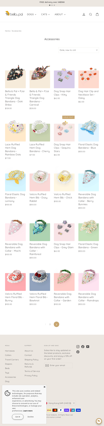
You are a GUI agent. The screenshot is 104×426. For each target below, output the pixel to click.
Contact (28, 355)
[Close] (44, 387)
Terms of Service (32, 371)
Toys (7, 372)
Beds (7, 368)
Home (7, 31)
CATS (44, 14)
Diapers (8, 364)
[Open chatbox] (99, 421)
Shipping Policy (31, 359)
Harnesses (10, 351)
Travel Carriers (12, 359)
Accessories (10, 377)
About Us (29, 351)
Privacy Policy (31, 375)
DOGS (30, 14)
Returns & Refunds (29, 365)
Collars (8, 355)
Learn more (27, 411)
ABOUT (59, 14)
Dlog (7, 381)
